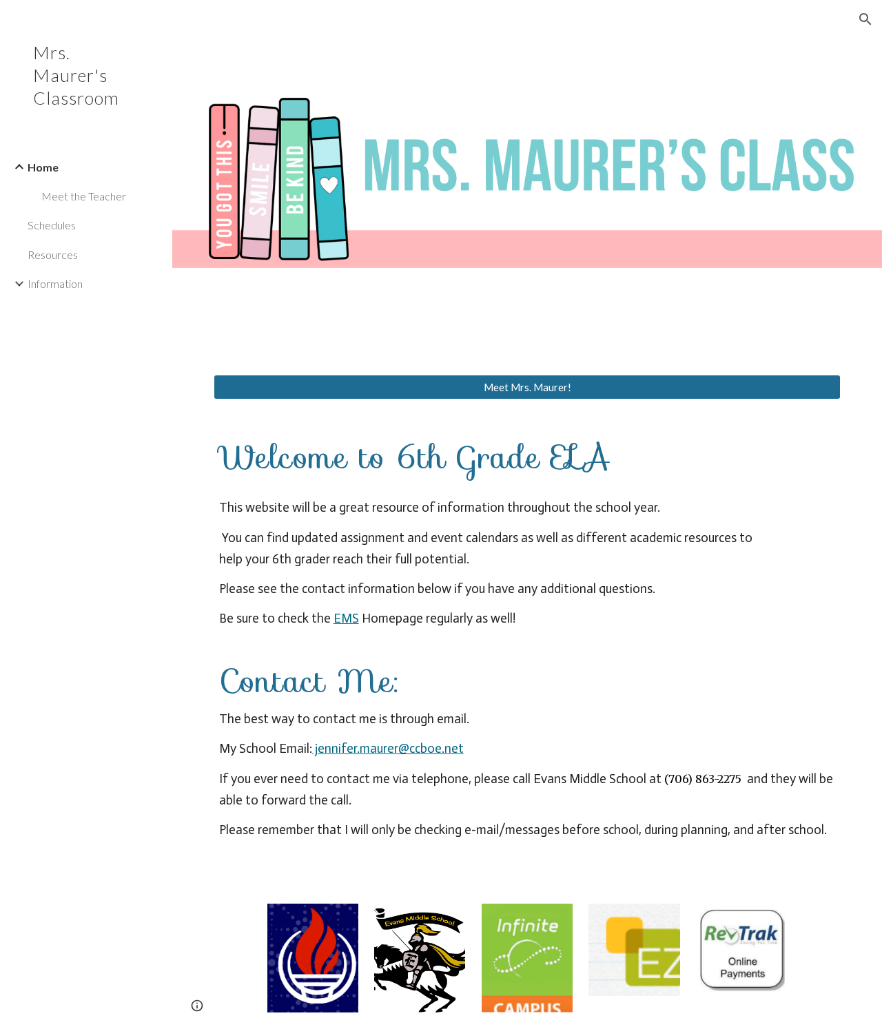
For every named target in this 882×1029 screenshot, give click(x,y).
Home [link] (43, 167)
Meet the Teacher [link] (83, 195)
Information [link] (55, 283)
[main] (527, 652)
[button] (865, 19)
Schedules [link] (52, 224)
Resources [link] (53, 254)
